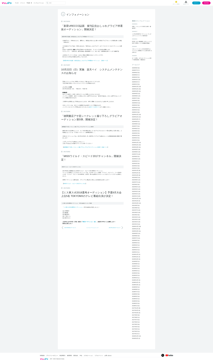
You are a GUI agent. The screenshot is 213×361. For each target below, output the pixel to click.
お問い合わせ (108, 355)
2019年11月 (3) (136, 256)
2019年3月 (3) (136, 275)
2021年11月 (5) (136, 200)
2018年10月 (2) (136, 284)
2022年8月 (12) (136, 179)
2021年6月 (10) (136, 212)
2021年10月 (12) (136, 203)
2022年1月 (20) (136, 196)
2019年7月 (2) (136, 266)
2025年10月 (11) (136, 91)
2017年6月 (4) (136, 322)
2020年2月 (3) (136, 249)
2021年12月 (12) (136, 198)
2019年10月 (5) (136, 259)
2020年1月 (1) (136, 252)
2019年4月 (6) (136, 273)
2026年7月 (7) (136, 70)
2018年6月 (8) (136, 294)
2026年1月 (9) (136, 84)
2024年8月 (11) (136, 123)
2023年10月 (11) (136, 147)
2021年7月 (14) (136, 210)
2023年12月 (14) (136, 142)
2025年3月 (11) (136, 107)
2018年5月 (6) (136, 296)
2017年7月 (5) (136, 319)
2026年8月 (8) (136, 68)
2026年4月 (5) (136, 77)
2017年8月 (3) (136, 317)
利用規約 (42, 355)
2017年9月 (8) (136, 315)
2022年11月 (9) (136, 172)
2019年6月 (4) (136, 268)
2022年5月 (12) (136, 186)
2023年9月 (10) (136, 149)
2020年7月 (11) (136, 238)
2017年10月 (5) (136, 312)
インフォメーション (39, 3)
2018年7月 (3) (136, 291)
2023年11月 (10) (136, 144)
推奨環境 (69, 355)
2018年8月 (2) (136, 289)
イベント (22, 3)
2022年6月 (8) (136, 184)
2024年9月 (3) (136, 121)
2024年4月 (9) (136, 133)
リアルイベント (99, 355)
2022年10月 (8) (136, 175)
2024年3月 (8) (136, 135)
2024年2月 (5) (136, 137)
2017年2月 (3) (136, 331)
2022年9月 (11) (136, 177)
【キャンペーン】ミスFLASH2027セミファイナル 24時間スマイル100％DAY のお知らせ (142, 50)
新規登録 (206, 3)
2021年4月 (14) (136, 217)
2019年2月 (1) (136, 277)
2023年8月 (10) (136, 151)
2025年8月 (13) (136, 96)
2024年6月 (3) (136, 128)
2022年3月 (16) (136, 191)
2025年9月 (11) (136, 93)
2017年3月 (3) (136, 329)
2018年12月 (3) (136, 280)
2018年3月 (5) (136, 301)
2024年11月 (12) (136, 117)
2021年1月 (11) (136, 224)
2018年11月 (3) (136, 282)
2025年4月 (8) (136, 105)
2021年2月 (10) (136, 221)
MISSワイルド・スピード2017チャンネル (74, 183)
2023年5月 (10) (136, 158)
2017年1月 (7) (136, 333)
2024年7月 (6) (136, 126)
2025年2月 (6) (136, 110)
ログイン (196, 3)
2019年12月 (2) (136, 254)
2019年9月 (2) (136, 261)
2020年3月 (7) (136, 247)
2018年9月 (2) (136, 287)
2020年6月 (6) (136, 240)
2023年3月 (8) (136, 163)
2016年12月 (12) (136, 336)
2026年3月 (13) (136, 79)
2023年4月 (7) (136, 161)
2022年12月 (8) (136, 170)
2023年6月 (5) (136, 156)
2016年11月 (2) (136, 338)
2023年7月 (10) (136, 154)
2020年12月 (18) (136, 226)
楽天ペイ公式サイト (94, 107)
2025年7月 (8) (136, 98)
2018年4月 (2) (136, 298)
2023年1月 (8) (136, 168)
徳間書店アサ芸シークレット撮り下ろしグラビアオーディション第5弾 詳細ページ (85, 147)
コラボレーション (88, 355)
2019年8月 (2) (136, 263)
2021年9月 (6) (136, 205)
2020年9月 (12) (136, 233)
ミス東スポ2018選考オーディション (73, 207)
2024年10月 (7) (136, 119)
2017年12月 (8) (136, 308)
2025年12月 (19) (136, 86)
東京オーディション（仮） (90, 221)
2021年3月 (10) (136, 219)
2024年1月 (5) (136, 140)
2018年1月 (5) (136, 305)
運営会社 (75, 355)
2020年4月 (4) (136, 245)
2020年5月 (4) (136, 242)
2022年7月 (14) (136, 182)
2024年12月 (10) (136, 114)
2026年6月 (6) (136, 72)
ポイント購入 (176, 4)
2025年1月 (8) (136, 112)
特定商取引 (62, 355)
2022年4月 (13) (136, 189)
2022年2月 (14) (136, 193)
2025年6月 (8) (136, 100)
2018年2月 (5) (136, 303)
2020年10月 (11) (136, 231)
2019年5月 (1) (136, 270)
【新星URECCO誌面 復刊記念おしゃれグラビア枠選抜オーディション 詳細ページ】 (85, 60)
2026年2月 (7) (136, 82)
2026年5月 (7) (136, 75)
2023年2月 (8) (136, 165)
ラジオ (17, 3)
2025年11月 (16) (136, 89)
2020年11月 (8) (136, 228)
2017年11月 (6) (136, 310)
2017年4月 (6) (136, 326)
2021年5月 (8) (136, 214)
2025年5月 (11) (136, 103)
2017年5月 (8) (136, 324)
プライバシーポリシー (52, 355)
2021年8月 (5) (136, 207)
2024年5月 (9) (136, 130)
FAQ (81, 355)
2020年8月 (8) (136, 235)
